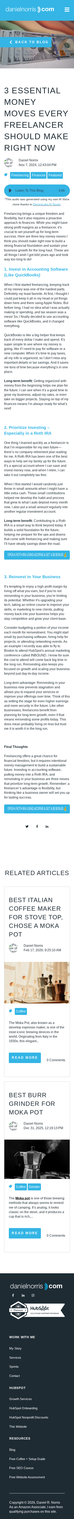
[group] (37, 190)
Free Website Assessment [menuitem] (27, 1477)
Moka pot (22, 1198)
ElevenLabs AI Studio (47, 204)
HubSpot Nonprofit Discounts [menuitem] (28, 1417)
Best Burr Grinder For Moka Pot (32, 1104)
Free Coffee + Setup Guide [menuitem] (27, 1459)
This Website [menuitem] (18, 1426)
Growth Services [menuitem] (20, 1399)
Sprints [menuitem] (14, 1366)
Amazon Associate (32, 1507)
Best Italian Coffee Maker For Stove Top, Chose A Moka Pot (36, 917)
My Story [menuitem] (15, 1348)
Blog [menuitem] (12, 1449)
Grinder (34, 1187)
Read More (25, 1057)
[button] (10, 191)
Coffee (21, 1011)
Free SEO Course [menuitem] (21, 1468)
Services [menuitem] (15, 1357)
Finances (38, 175)
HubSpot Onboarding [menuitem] (23, 1408)
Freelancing (20, 175)
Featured (55, 175)
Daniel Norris (28, 160)
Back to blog (32, 42)
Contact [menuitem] (14, 1376)
